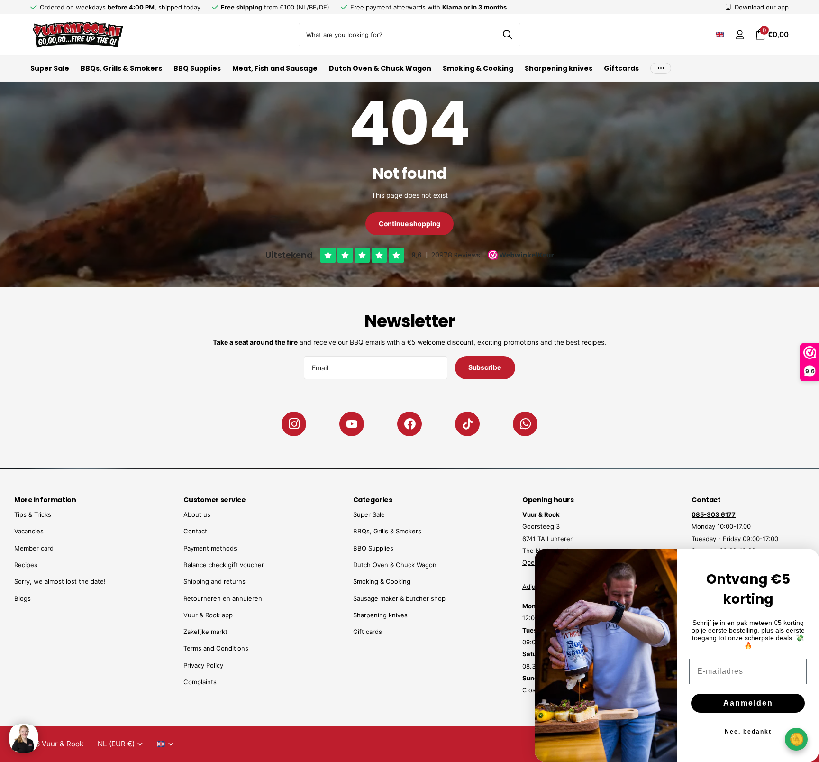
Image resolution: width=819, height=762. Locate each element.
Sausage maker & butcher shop (399, 598)
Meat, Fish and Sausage (275, 68)
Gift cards (367, 631)
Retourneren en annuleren (222, 598)
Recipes (25, 565)
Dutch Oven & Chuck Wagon (380, 68)
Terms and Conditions (215, 648)
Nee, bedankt (748, 731)
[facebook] (409, 424)
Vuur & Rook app (208, 615)
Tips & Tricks (32, 514)
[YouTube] (351, 424)
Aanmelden (748, 703)
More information (45, 500)
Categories (372, 500)
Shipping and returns (214, 581)
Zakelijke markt (205, 631)
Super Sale (49, 68)
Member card (34, 548)
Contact (195, 531)
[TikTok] (467, 424)
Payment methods (210, 548)
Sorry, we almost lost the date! (60, 581)
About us (196, 514)
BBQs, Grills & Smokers (121, 68)
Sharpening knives (558, 68)
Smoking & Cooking (478, 68)
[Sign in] (739, 35)
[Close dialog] (805, 561)
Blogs (22, 598)
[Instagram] (294, 424)
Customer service (214, 500)
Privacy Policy (203, 665)
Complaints (200, 682)
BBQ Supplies (197, 68)
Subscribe (485, 367)
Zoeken (507, 34)
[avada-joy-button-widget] (796, 739)
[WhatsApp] (525, 424)
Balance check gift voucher (223, 565)
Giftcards (621, 68)
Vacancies (29, 531)
